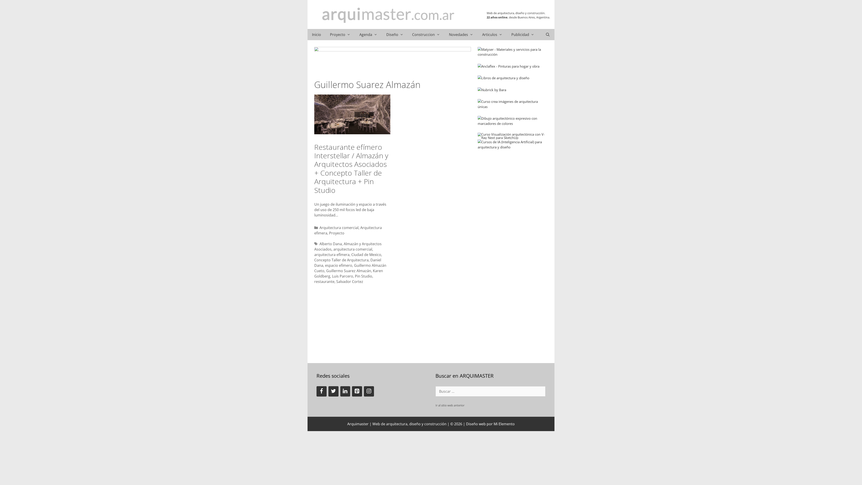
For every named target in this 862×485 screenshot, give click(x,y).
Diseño (392, 34)
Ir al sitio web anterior (449, 405)
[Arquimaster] (388, 15)
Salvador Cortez (349, 281)
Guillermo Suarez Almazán (348, 270)
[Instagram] (369, 391)
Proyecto (337, 34)
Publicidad (520, 34)
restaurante (324, 281)
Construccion (423, 34)
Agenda (365, 34)
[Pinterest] (357, 391)
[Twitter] (333, 391)
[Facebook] (322, 391)
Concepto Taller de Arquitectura (341, 260)
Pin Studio (363, 276)
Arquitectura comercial (338, 227)
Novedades (458, 34)
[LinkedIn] (345, 391)
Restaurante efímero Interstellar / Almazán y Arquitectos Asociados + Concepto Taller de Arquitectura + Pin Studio (351, 168)
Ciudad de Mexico (366, 254)
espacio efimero (338, 265)
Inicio (316, 34)
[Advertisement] (511, 184)
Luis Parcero (342, 276)
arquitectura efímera (332, 254)
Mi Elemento (504, 423)
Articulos (489, 34)
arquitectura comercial (352, 249)
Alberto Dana (330, 243)
